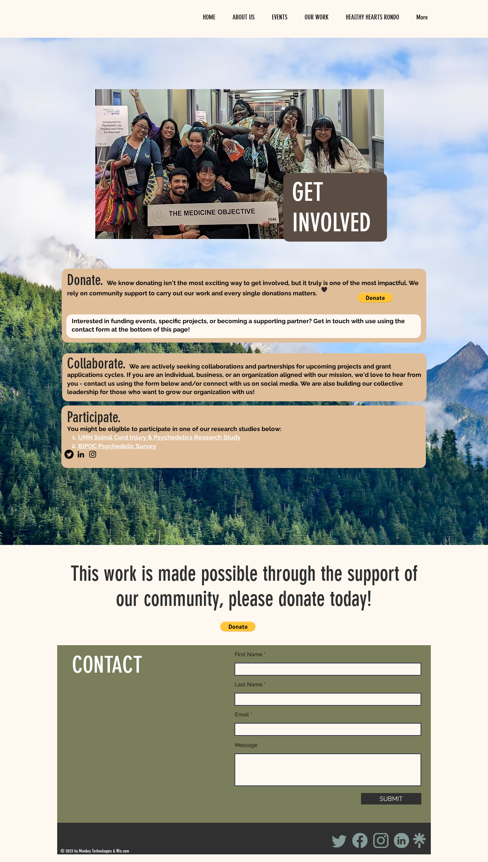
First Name (248, 654)
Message (246, 745)
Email (242, 714)
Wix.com (122, 851)
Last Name (248, 684)
